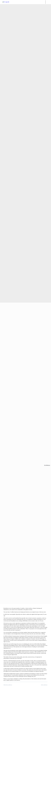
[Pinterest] (44, 2)
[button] (37, 2)
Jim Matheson (47, 465)
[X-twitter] (40, 2)
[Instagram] (42, 2)
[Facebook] (39, 2)
